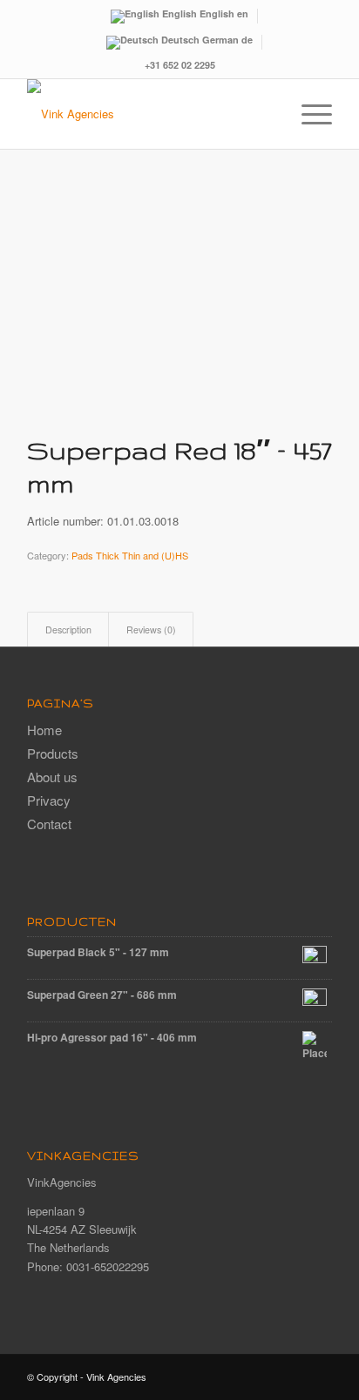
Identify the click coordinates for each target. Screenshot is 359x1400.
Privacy (49, 800)
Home (44, 729)
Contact (49, 823)
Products (52, 753)
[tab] (68, 629)
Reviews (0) (151, 629)
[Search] (267, 114)
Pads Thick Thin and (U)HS (129, 555)
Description (68, 629)
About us (52, 776)
